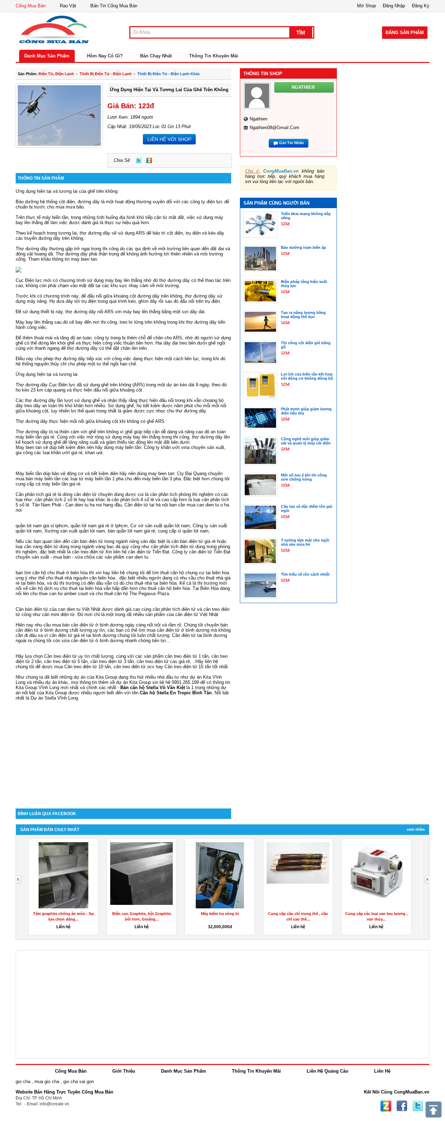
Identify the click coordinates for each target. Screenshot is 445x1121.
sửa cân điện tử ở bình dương (92, 640)
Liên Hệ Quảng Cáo (327, 1071)
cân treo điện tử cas (157, 661)
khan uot (94, 452)
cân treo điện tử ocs (134, 666)
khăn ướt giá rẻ (66, 452)
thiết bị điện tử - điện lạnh (106, 74)
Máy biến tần (29, 473)
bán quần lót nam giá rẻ (131, 531)
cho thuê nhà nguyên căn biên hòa (80, 578)
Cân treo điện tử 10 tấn (87, 666)
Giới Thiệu (123, 1071)
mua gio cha (46, 1081)
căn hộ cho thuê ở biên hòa (60, 572)
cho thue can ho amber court (59, 593)
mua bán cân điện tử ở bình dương (87, 624)
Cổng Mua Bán (31, 5)
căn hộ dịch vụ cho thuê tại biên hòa (65, 588)
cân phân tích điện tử (172, 546)
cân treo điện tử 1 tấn (187, 656)
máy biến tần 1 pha (104, 478)
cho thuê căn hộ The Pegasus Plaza (132, 593)
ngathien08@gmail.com (274, 127)
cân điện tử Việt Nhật (196, 614)
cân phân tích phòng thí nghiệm (181, 494)
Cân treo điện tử (60, 656)
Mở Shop (366, 5)
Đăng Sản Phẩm (405, 32)
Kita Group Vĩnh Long (37, 687)
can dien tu (137, 557)
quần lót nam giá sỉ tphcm (42, 525)
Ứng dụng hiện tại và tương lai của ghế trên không (169, 89)
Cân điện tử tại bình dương (199, 635)
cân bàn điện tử (87, 541)
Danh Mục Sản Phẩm (47, 55)
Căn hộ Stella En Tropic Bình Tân (176, 692)
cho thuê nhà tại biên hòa (151, 583)
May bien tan (29, 447)
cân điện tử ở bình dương (183, 630)
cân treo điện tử (88, 551)
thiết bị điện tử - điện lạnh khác (168, 74)
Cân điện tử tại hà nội (146, 504)
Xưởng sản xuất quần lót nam (74, 531)
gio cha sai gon (78, 1081)
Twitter (138, 160)
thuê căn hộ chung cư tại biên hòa (194, 572)
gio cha (23, 1081)
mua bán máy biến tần (38, 478)
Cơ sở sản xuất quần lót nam (160, 525)
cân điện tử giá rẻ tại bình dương (82, 635)
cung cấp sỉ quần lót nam (183, 531)
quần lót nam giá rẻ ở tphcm (99, 525)
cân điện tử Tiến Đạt (209, 551)
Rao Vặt (68, 5)
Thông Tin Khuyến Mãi (213, 55)
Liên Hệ (382, 1071)
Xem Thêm (416, 829)
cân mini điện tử (58, 614)
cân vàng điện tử (41, 546)
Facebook (401, 1106)
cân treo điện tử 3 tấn (112, 661)
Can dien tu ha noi (83, 504)
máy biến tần (55, 217)
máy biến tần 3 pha (161, 478)
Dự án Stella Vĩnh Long (54, 698)
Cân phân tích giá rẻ (36, 494)
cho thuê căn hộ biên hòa (164, 588)
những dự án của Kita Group (88, 677)
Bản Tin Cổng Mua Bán (113, 5)
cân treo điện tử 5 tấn (66, 661)
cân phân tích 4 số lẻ (133, 499)
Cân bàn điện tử (32, 609)
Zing (149, 160)
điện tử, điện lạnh (56, 74)
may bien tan (84, 259)
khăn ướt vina (175, 447)
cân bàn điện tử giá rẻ (193, 541)
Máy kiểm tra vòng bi (220, 913)
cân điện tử (139, 551)
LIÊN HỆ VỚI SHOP (169, 139)
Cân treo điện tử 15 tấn (187, 666)
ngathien (258, 118)
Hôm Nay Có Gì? (105, 55)
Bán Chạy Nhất (156, 55)
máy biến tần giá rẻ (35, 437)
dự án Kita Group (133, 682)
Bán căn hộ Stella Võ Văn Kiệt (152, 687)
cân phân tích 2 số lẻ (57, 499)
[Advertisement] (123, 749)
